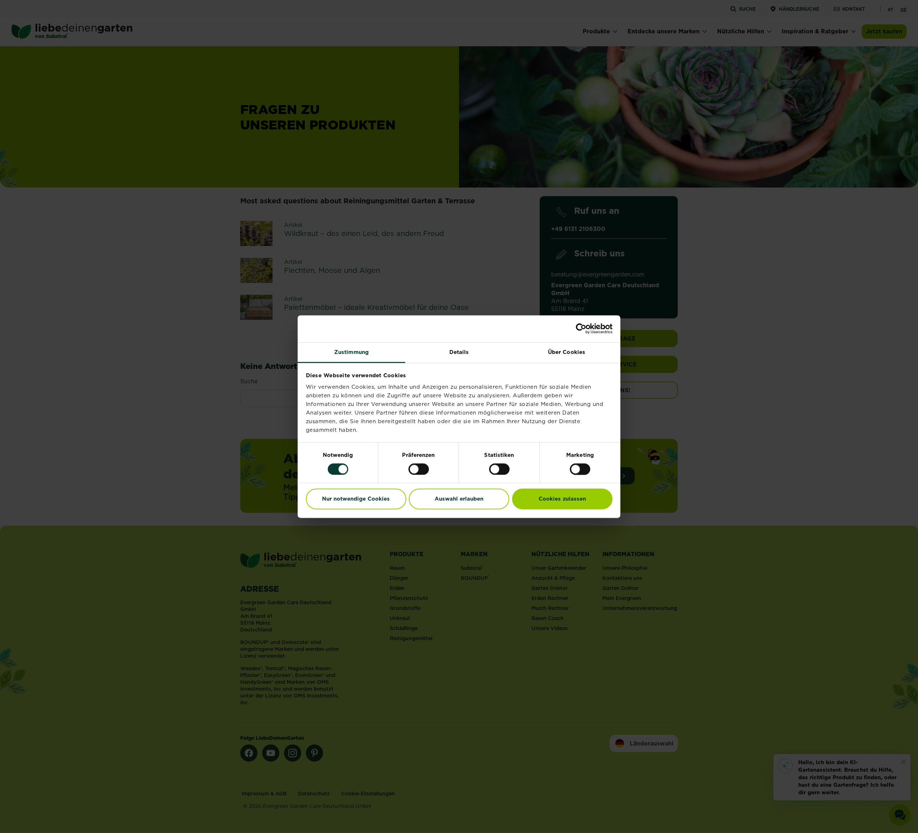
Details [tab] (459, 352)
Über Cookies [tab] (566, 352)
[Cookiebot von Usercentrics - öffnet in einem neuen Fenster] (581, 328)
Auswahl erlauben (459, 499)
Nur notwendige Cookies (356, 499)
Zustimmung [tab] (351, 352)
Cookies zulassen (562, 499)
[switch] (418, 469)
